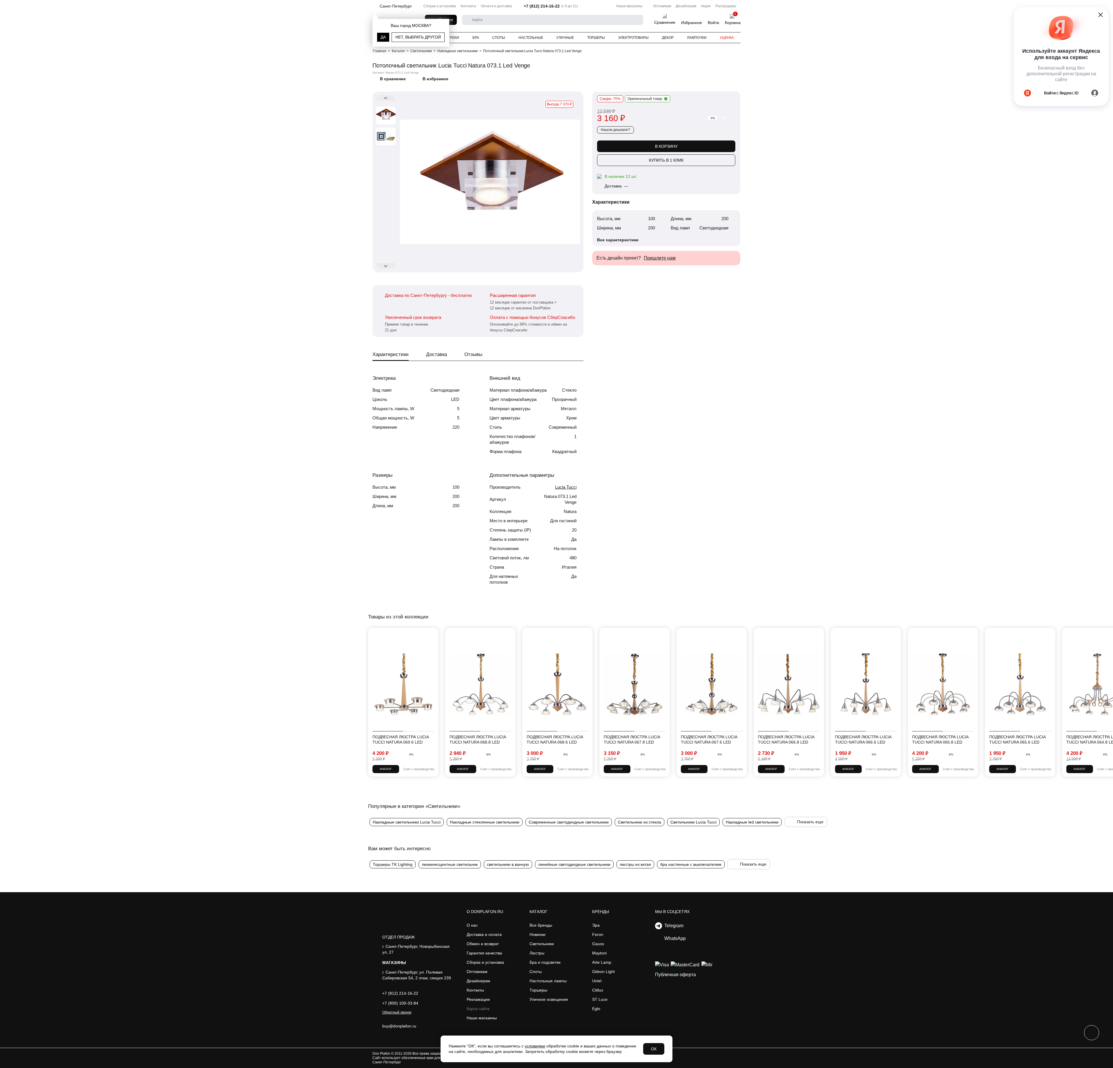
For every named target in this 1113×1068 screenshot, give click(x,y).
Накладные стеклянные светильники (484, 822)
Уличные (565, 38)
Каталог (539, 911)
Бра (475, 38)
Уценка (727, 38)
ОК (653, 1049)
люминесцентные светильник (450, 864)
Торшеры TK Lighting (392, 864)
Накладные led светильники (752, 822)
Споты (498, 38)
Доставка (436, 354)
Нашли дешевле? (615, 130)
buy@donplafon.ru (399, 1026)
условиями (535, 1046)
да (383, 37)
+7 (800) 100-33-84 (400, 1003)
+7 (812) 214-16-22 (542, 6)
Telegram (672, 925)
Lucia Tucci (565, 487)
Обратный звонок (396, 1012)
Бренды (600, 911)
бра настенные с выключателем (690, 864)
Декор (668, 38)
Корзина (733, 22)
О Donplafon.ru (485, 911)
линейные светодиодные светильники (574, 864)
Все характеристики (618, 240)
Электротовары (633, 38)
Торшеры (596, 38)
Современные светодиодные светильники (569, 822)
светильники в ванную (508, 864)
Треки (453, 38)
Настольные (531, 38)
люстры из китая (635, 864)
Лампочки (697, 38)
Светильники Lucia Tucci (693, 822)
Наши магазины (629, 6)
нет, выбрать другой (418, 37)
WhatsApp (674, 938)
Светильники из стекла (639, 822)
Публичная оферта (675, 974)
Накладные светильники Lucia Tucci (407, 822)
